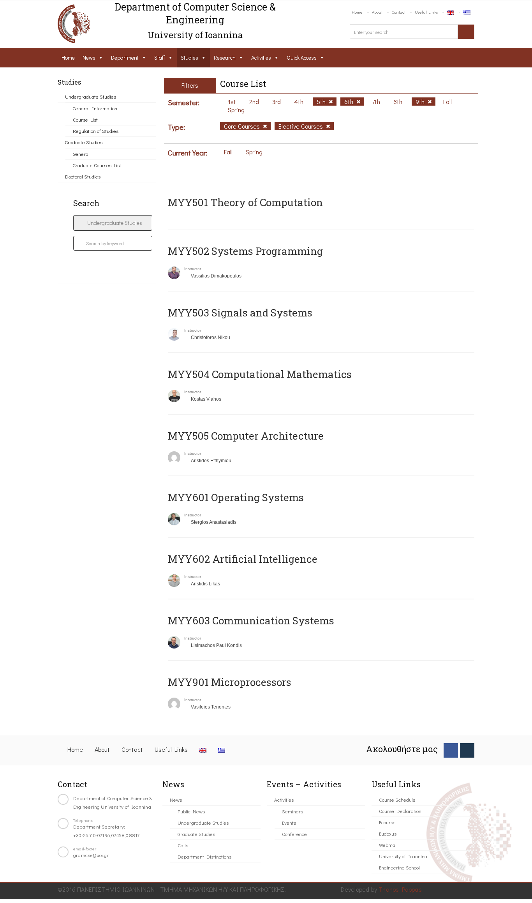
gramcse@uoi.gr (91, 855)
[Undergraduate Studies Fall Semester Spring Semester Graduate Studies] (112, 223)
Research (225, 57)
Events (289, 822)
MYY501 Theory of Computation (245, 202)
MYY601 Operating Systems (236, 497)
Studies (189, 57)
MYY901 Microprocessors (229, 682)
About (377, 12)
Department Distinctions (204, 856)
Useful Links (426, 12)
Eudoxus (387, 833)
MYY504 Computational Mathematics (260, 374)
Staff (159, 57)
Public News (191, 811)
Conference (294, 834)
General (81, 153)
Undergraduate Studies (90, 96)
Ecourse (387, 822)
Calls (183, 845)
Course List (85, 119)
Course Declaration (400, 811)
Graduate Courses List (97, 165)
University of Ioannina (403, 856)
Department (125, 57)
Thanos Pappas (400, 889)
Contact (398, 12)
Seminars (292, 811)
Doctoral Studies (82, 176)
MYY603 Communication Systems (251, 620)
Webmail (388, 844)
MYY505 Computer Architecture (246, 435)
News (89, 57)
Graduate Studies (83, 142)
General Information (95, 108)
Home (357, 12)
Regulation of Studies (95, 130)
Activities (261, 57)
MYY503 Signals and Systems (240, 312)
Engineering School (399, 867)
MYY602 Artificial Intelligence (242, 558)
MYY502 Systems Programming (245, 251)
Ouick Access (302, 57)
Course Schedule (397, 799)
